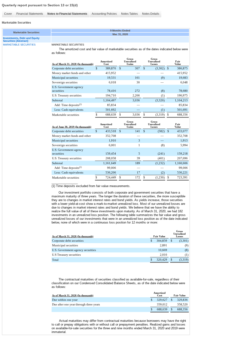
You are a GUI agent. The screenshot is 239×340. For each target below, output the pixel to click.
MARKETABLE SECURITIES (19, 44)
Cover (8, 13)
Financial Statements (29, 13)
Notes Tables (129, 13)
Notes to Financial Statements (67, 13)
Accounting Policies (104, 13)
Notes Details (150, 13)
